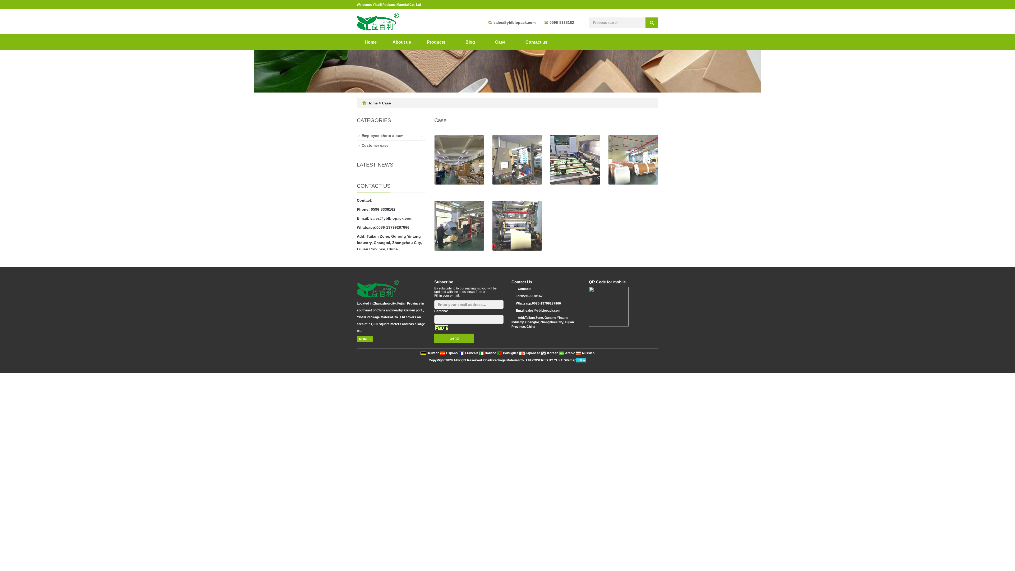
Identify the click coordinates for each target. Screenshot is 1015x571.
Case (500, 42)
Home (371, 42)
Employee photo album (382, 135)
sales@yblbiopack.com (514, 22)
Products (436, 42)
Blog (470, 42)
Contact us (536, 42)
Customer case (375, 145)
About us (402, 42)
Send (454, 338)
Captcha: (441, 311)
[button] (448, 42)
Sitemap (570, 360)
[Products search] (651, 22)
